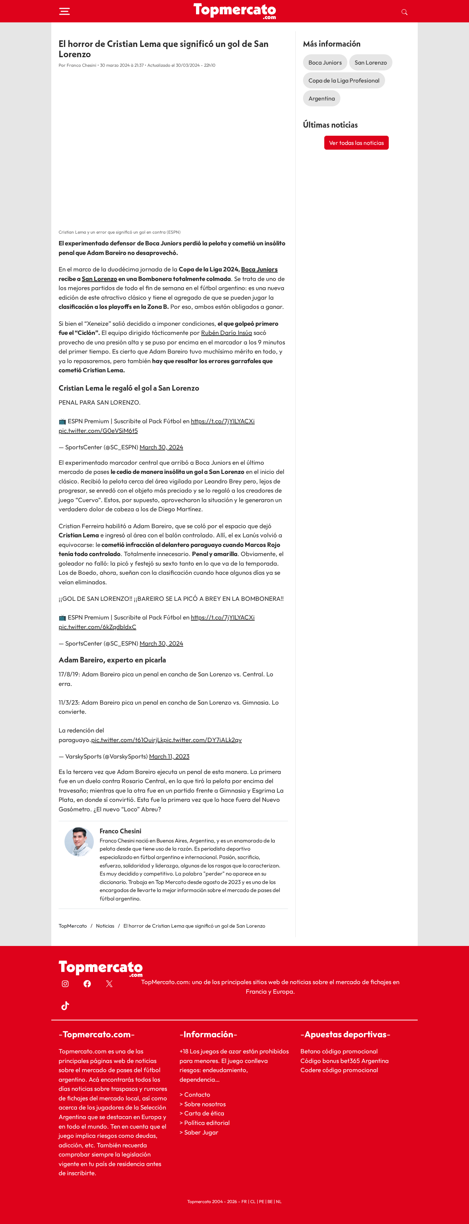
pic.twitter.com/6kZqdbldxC (97, 627)
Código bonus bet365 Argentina (344, 1060)
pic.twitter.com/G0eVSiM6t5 (98, 430)
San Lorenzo (99, 278)
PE (261, 1201)
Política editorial (207, 1122)
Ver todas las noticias (356, 142)
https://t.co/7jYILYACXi (223, 421)
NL (279, 1201)
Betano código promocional (339, 1051)
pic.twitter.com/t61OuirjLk (127, 739)
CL (253, 1201)
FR (244, 1201)
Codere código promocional (339, 1070)
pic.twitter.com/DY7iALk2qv (202, 739)
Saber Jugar (201, 1132)
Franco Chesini (120, 831)
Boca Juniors (259, 269)
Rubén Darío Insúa (226, 332)
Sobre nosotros (205, 1104)
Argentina (322, 98)
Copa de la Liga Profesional (344, 80)
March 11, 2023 (169, 756)
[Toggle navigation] (64, 11)
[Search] (404, 11)
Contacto (197, 1095)
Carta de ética (204, 1113)
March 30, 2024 (161, 447)
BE (270, 1201)
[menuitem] (404, 11)
